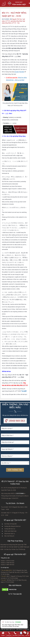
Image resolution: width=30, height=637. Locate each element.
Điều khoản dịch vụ (9, 533)
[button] (15, 420)
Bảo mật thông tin (9, 536)
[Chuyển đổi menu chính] (3, 3)
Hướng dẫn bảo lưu (9, 529)
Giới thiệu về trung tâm (10, 524)
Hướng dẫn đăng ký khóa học (12, 526)
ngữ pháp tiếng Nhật (16, 21)
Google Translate (19, 72)
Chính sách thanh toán (10, 531)
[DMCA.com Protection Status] (10, 589)
